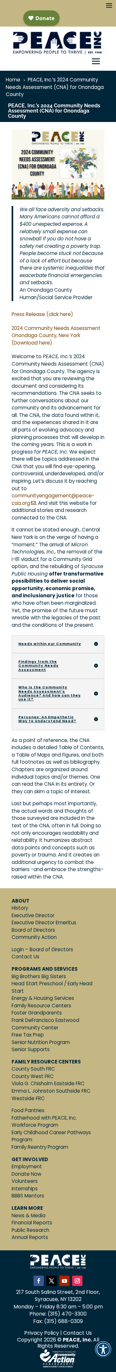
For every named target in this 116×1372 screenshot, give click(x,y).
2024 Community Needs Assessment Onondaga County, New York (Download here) (56, 335)
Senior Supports (31, 1049)
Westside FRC (28, 1098)
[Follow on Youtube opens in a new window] (64, 1281)
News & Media (28, 1215)
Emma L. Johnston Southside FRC (51, 1090)
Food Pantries (28, 1110)
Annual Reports (30, 1237)
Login (18, 949)
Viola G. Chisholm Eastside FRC (48, 1083)
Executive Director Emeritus (44, 922)
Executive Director (33, 915)
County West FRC (33, 1076)
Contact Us (25, 956)
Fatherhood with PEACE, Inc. (44, 1117)
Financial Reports (32, 1222)
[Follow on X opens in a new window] (51, 1281)
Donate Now (26, 1174)
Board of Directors (33, 930)
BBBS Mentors (28, 1195)
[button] (103, 1354)
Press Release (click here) (42, 314)
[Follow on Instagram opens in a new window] (77, 1281)
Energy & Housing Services (43, 998)
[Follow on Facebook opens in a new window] (39, 1281)
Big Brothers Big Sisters (39, 976)
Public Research (30, 1230)
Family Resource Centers (41, 1005)
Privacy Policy (41, 1333)
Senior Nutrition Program (41, 1042)
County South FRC (33, 1068)
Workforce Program (35, 1125)
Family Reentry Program (40, 1147)
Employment (27, 1166)
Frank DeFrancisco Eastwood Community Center (45, 1024)
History (20, 908)
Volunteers (25, 1181)
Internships (25, 1188)
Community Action (34, 937)
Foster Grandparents (37, 1012)
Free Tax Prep (28, 1034)
